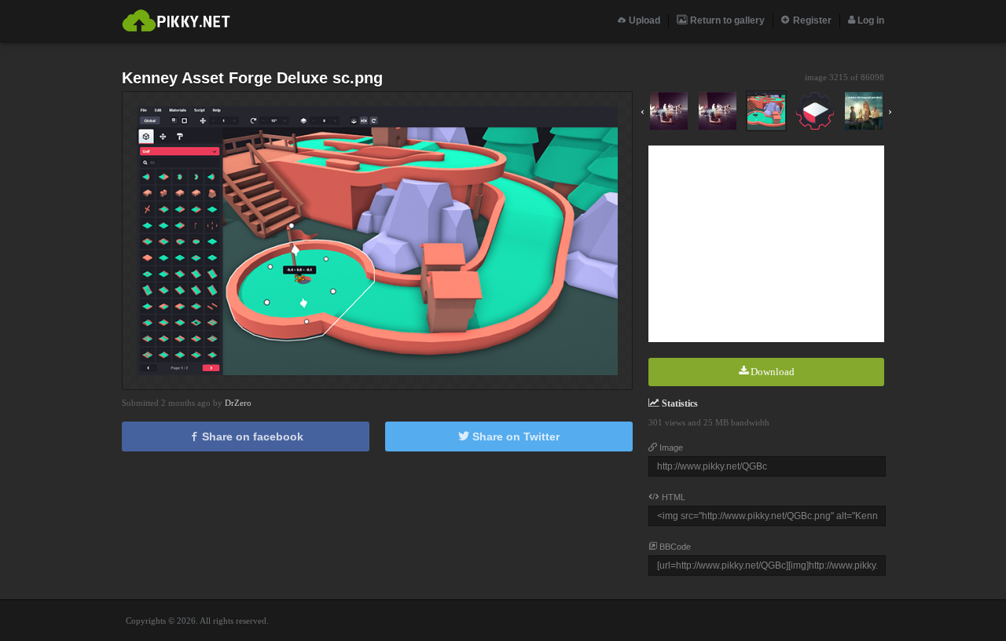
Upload (643, 20)
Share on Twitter (514, 436)
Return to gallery (726, 20)
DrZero (238, 402)
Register (811, 20)
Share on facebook (251, 436)
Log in (869, 20)
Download (771, 372)
